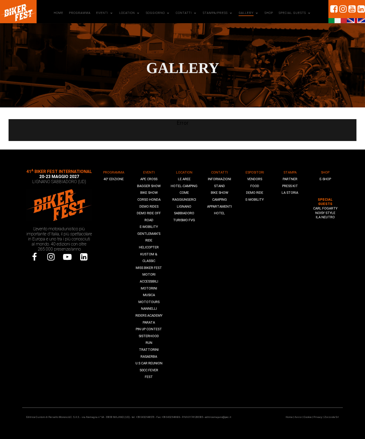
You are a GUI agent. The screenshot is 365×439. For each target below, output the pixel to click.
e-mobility (255, 200)
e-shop (325, 179)
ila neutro (325, 217)
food (254, 186)
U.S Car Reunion (148, 363)
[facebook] (332, 9)
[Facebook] (34, 257)
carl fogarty (325, 208)
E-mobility (149, 227)
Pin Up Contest (149, 329)
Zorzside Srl (331, 417)
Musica (149, 295)
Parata (149, 322)
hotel (219, 213)
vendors (254, 179)
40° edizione (113, 179)
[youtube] (351, 9)
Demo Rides (148, 206)
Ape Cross (148, 179)
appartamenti (219, 206)
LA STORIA (290, 193)
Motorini (149, 288)
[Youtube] (67, 257)
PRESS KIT (290, 186)
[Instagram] (51, 257)
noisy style (325, 213)
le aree (184, 179)
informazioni (219, 179)
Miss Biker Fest (149, 268)
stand (219, 186)
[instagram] (342, 9)
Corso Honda (149, 200)
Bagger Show (149, 186)
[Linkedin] (360, 9)
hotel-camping (184, 186)
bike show (219, 193)
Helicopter (149, 247)
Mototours (149, 302)
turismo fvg (184, 220)
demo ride (254, 193)
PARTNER (290, 179)
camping (219, 200)
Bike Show (149, 193)
